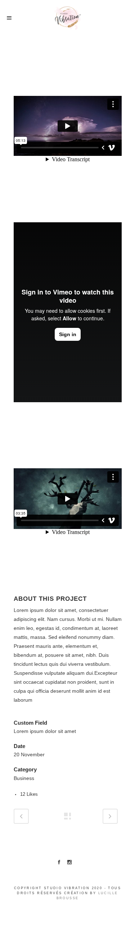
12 (29, 794)
